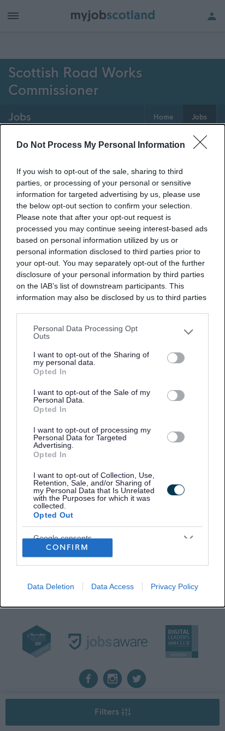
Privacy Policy (174, 586)
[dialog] (112, 365)
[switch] (176, 357)
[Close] (203, 145)
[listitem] (112, 332)
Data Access (112, 586)
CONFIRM (67, 547)
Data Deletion (50, 586)
